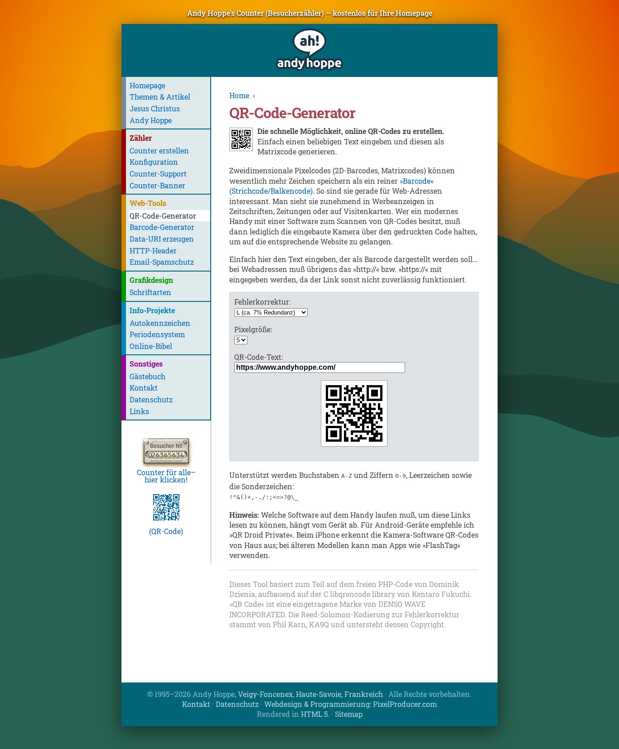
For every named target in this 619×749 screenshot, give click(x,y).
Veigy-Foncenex (265, 694)
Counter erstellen (159, 150)
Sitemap (349, 714)
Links (139, 411)
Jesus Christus (155, 108)
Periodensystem (157, 334)
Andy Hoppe (151, 120)
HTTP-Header (153, 250)
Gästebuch (147, 376)
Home (239, 95)
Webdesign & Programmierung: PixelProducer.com (350, 704)
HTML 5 (314, 714)
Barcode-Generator (162, 227)
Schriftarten (150, 292)
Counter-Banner (157, 185)
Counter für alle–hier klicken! (166, 476)
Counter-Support (158, 173)
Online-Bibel (151, 346)
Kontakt (144, 387)
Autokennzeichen (160, 323)
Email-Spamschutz (162, 262)
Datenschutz (151, 399)
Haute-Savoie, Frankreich (339, 694)
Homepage (147, 85)
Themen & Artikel (160, 96)
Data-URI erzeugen (162, 238)
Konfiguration (154, 162)
